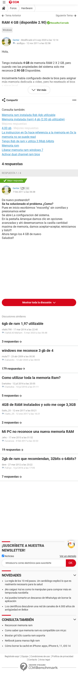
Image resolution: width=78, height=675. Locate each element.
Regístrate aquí (12, 656)
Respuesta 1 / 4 (11, 173)
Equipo (25, 656)
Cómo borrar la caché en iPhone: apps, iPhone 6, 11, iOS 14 (38, 645)
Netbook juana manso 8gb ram (22, 640)
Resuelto (54, 22)
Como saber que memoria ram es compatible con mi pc (35, 630)
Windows (7, 30)
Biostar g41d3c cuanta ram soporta (25, 635)
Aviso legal (44, 659)
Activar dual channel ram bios (21, 154)
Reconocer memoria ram (18, 625)
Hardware (26, 8)
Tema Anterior (13, 15)
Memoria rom (10, 145)
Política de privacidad (62, 656)
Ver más (41, 89)
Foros (13, 8)
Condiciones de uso (40, 656)
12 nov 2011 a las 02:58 (38, 43)
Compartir (12, 100)
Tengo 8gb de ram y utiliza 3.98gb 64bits (28, 141)
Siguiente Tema (64, 15)
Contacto (32, 659)
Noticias (9, 556)
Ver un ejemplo (68, 556)
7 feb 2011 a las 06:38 (24, 191)
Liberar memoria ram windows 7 (22, 150)
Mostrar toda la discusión (37, 302)
